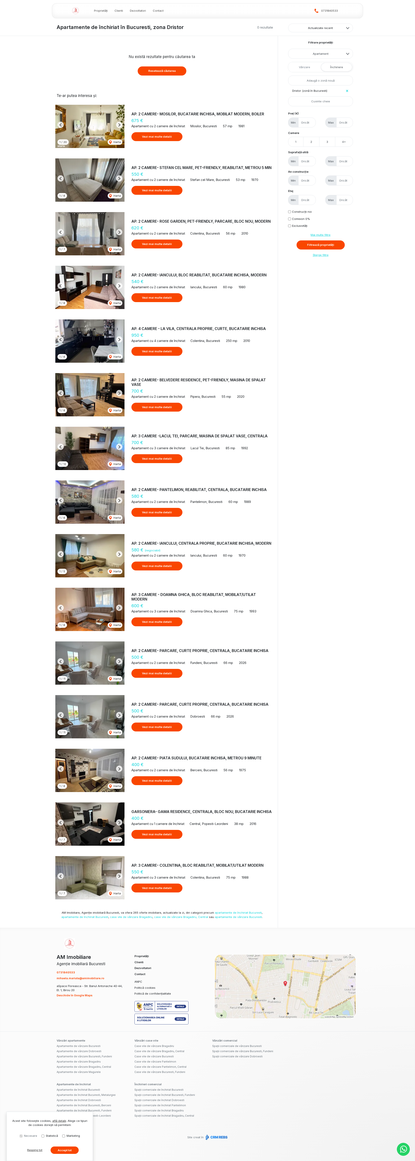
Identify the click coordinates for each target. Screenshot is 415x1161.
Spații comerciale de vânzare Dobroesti (237, 1056)
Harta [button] (117, 142)
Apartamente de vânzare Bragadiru (79, 1061)
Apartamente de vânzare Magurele (79, 1072)
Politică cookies (144, 987)
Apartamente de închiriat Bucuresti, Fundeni (84, 1110)
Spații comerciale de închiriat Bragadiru (159, 1110)
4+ (344, 141)
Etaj (290, 191)
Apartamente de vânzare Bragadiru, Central (84, 1066)
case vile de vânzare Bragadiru (131, 917)
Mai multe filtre (320, 235)
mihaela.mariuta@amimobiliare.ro (80, 978)
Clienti (119, 10)
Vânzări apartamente (71, 1040)
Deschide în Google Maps (75, 995)
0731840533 (329, 10)
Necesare (30, 1135)
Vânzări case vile (146, 1040)
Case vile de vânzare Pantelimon (155, 1061)
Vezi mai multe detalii (157, 136)
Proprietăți (101, 10)
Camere (293, 133)
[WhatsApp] (403, 1149)
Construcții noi (302, 211)
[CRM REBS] (216, 1137)
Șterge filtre (321, 255)
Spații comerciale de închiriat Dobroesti (159, 1100)
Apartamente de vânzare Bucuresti (79, 1046)
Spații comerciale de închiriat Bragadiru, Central (164, 1115)
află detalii (59, 1120)
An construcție (298, 171)
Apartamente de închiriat (74, 1084)
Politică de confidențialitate (152, 993)
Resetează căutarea (162, 70)
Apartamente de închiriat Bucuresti (78, 1089)
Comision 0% (301, 219)
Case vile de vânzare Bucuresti (154, 1056)
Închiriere (336, 67)
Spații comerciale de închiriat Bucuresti (159, 1089)
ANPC (138, 981)
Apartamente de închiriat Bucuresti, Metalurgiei (86, 1095)
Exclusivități (299, 225)
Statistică (52, 1135)
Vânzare (304, 67)
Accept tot (65, 1150)
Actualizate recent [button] (320, 28)
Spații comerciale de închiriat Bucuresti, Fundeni (164, 1095)
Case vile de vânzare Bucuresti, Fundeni (159, 1072)
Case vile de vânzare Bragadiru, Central (159, 1051)
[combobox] (320, 54)
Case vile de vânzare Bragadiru (154, 1046)
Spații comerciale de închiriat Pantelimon (160, 1105)
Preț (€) (293, 113)
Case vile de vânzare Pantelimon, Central (160, 1066)
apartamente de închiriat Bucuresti (238, 912)
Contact (158, 10)
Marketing (73, 1135)
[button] (60, 125)
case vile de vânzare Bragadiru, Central (181, 917)
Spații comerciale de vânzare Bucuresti (237, 1046)
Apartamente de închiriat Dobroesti (79, 1100)
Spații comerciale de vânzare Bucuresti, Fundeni (242, 1051)
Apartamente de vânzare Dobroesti (79, 1051)
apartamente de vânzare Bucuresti (238, 917)
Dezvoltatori (138, 10)
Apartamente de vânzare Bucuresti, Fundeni (84, 1056)
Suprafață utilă (298, 152)
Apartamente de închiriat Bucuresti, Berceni (84, 1105)
